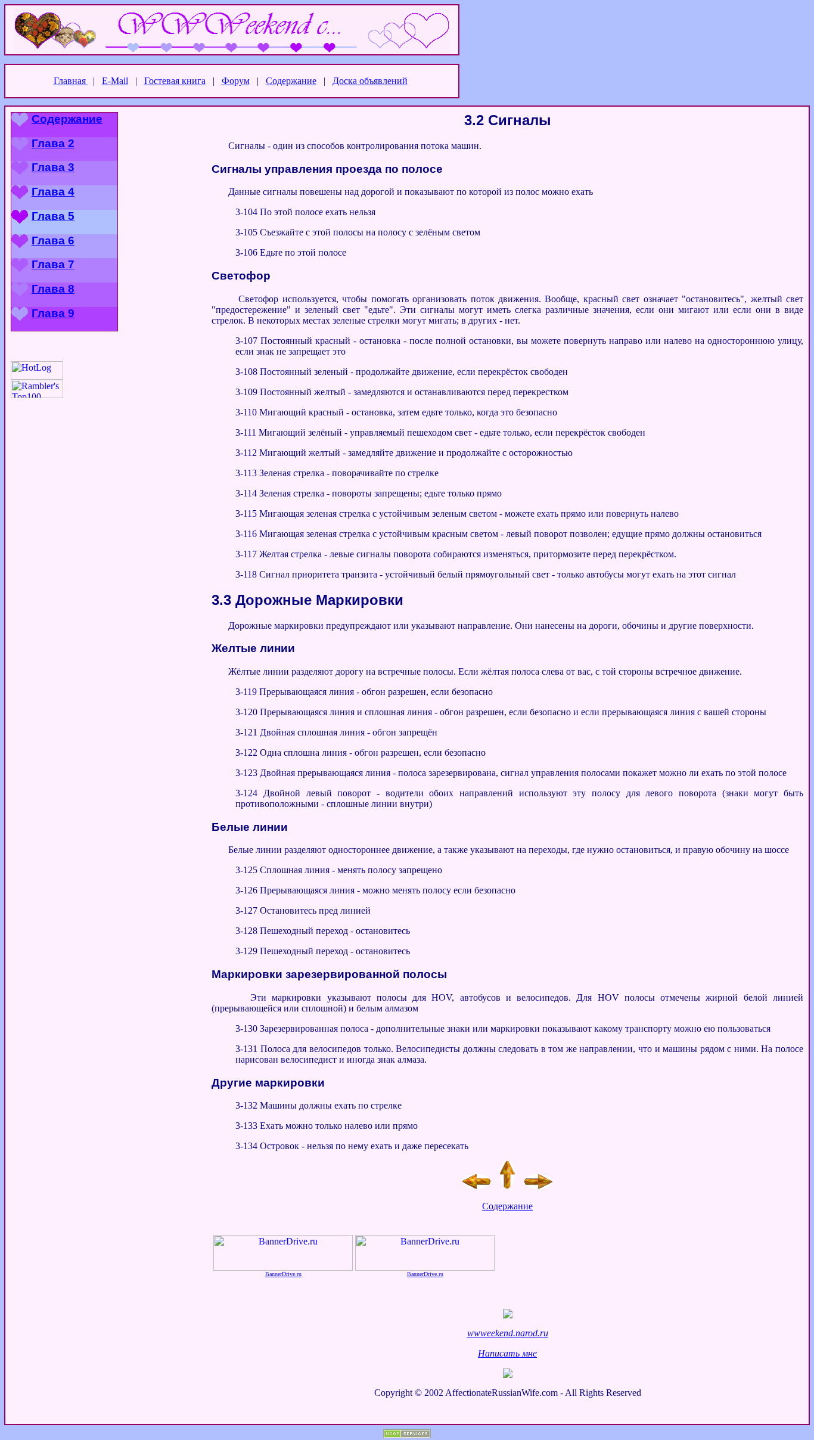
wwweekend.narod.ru (507, 1333)
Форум (236, 81)
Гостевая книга (175, 81)
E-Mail (115, 81)
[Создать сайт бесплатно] (407, 1435)
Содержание (291, 81)
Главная (71, 81)
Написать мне (507, 1353)
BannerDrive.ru (283, 1274)
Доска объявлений (370, 81)
